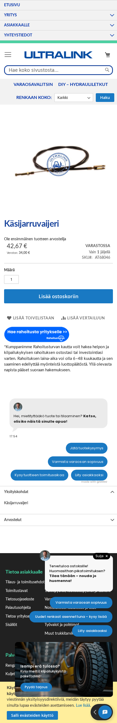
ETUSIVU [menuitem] (12, 5)
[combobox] (58, 70)
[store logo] (58, 54)
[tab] (58, 492)
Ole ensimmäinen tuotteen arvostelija (35, 239)
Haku (105, 97)
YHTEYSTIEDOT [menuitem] (18, 35)
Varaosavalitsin (33, 84)
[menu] (58, 20)
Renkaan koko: (34, 97)
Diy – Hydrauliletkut (83, 84)
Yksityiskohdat (16, 492)
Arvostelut (12, 520)
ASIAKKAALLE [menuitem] (17, 25)
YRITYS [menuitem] (10, 15)
